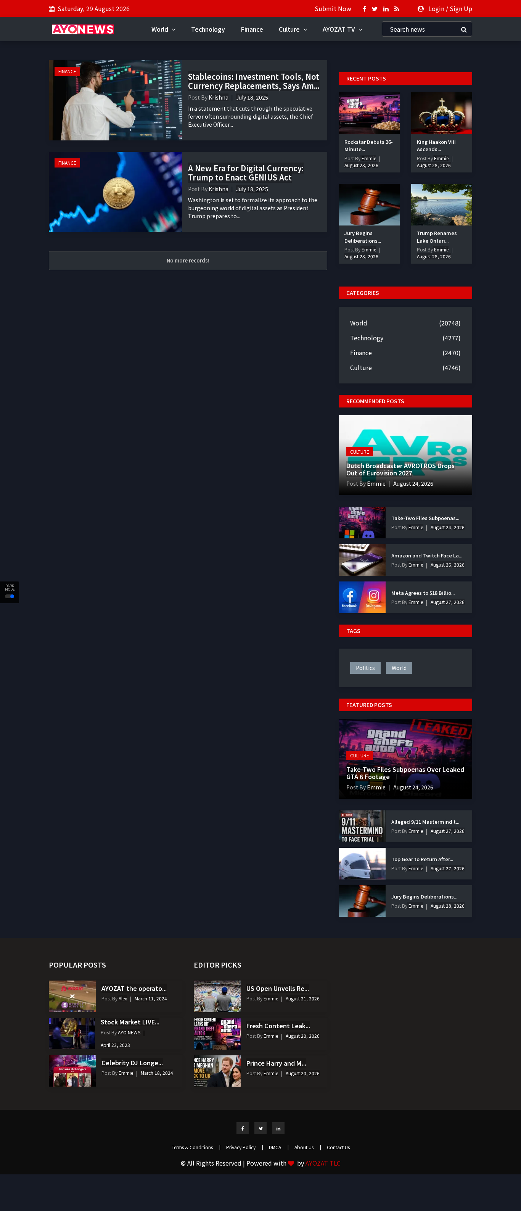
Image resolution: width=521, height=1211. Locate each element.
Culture (290, 29)
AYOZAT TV (340, 29)
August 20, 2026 (303, 1035)
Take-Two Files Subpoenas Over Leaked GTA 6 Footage (405, 773)
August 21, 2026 (303, 998)
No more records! (188, 260)
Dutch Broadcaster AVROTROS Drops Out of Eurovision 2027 (400, 469)
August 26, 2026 (448, 564)
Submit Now (333, 8)
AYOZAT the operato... (134, 988)
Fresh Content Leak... (278, 1025)
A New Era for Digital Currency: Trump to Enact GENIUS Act (246, 173)
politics (365, 668)
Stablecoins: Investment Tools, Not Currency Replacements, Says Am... (254, 81)
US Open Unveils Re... (277, 988)
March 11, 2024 (151, 998)
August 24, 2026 (413, 483)
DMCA (279, 1147)
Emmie (368, 158)
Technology (208, 29)
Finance (252, 29)
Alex (122, 998)
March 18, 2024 (157, 1072)
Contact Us (338, 1147)
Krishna (218, 97)
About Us (307, 1147)
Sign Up (461, 8)
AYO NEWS (128, 1032)
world (399, 668)
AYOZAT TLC (323, 1163)
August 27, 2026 (448, 602)
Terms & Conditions (196, 1147)
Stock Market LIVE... (130, 1021)
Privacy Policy (244, 1147)
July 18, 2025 (252, 97)
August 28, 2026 (361, 165)
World (160, 29)
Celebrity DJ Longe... (132, 1062)
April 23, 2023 (115, 1045)
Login (436, 8)
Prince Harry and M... (276, 1063)
